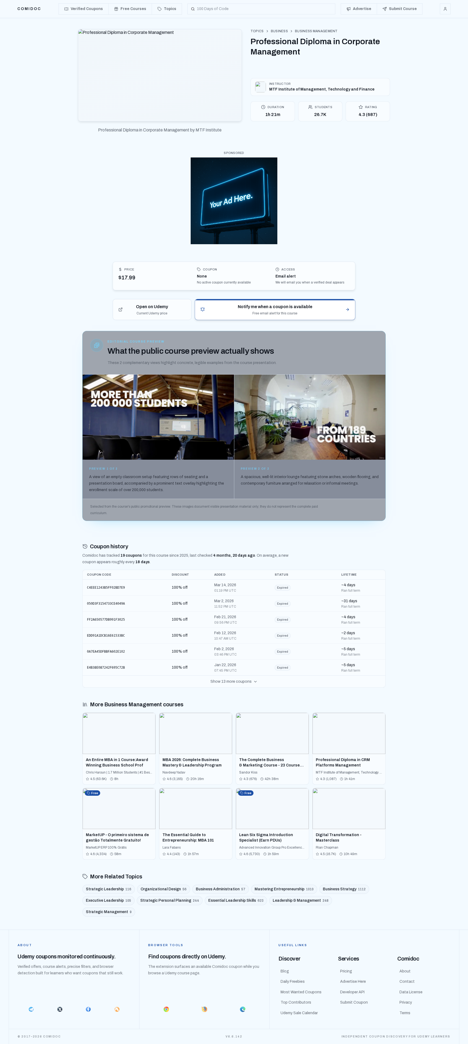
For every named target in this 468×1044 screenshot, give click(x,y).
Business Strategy (344, 889)
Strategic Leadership (108, 889)
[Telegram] (31, 1009)
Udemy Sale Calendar (299, 1013)
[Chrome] (166, 1009)
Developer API (352, 992)
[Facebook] (88, 1009)
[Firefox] (204, 1009)
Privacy (405, 1002)
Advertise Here (353, 981)
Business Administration (220, 889)
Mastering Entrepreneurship (284, 889)
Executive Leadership (108, 900)
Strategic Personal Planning (169, 900)
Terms (404, 1013)
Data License (410, 992)
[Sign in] (445, 9)
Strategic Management (109, 912)
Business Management (316, 31)
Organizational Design (164, 889)
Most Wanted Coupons (301, 992)
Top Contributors (296, 1002)
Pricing (346, 971)
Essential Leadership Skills (236, 900)
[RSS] (117, 1009)
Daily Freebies (293, 981)
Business (279, 31)
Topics (257, 31)
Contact (407, 981)
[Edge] (243, 1009)
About (405, 971)
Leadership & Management (301, 900)
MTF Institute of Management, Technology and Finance (322, 89)
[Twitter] (59, 1009)
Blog (285, 971)
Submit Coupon (354, 1002)
